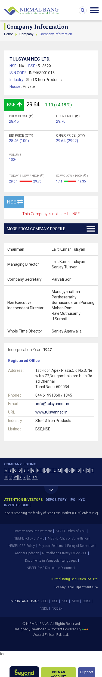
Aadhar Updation (27, 553)
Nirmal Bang (31, 11)
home (8, 34)
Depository (56, 500)
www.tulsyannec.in (51, 412)
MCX (75, 601)
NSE (65, 601)
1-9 (35, 477)
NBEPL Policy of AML (29, 538)
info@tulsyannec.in (52, 404)
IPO (72, 500)
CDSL (87, 601)
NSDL (44, 608)
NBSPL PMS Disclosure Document (51, 568)
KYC (81, 500)
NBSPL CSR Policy (21, 545)
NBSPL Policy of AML (71, 531)
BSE (55, 601)
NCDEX (57, 608)
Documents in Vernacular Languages (51, 560)
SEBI (44, 601)
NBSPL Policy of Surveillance (68, 538)
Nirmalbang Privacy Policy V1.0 (64, 553)
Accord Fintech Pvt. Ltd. (51, 635)
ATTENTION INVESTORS (23, 500)
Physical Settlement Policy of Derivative (66, 545)
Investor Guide (17, 505)
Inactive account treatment (33, 531)
